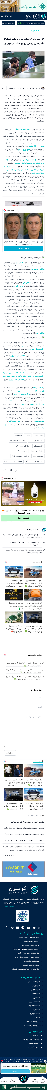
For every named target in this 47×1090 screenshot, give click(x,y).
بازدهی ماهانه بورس (17, 440)
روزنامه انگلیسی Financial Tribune (26, 949)
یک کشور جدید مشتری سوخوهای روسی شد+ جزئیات (25, 840)
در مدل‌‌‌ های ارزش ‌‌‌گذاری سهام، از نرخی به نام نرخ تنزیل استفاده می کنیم (24, 169)
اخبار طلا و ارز (35, 989)
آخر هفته (37, 1017)
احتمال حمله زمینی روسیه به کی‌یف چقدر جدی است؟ (24, 834)
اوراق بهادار (33, 146)
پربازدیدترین (32, 815)
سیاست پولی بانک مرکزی (13, 461)
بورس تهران (18, 286)
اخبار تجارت (36, 993)
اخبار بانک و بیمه (34, 1005)
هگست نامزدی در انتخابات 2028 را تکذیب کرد (27, 822)
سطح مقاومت (38, 456)
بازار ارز (21, 404)
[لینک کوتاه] (16, 470)
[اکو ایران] (36, 16)
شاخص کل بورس (37, 269)
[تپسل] (4, 210)
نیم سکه (41, 23)
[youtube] (28, 928)
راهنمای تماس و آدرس (30, 1039)
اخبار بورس (34, 30)
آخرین (42, 815)
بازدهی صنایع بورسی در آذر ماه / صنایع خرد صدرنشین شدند (26, 543)
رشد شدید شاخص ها (24, 391)
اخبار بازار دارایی (34, 1001)
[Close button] (45, 1061)
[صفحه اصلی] (23, 1078)
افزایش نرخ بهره (37, 451)
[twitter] (34, 928)
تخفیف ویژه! (23, 518)
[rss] (7, 928)
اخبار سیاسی (35, 1009)
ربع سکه (18, 23)
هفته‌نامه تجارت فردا (31, 961)
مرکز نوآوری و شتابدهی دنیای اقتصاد (25, 969)
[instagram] (39, 928)
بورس (42, 146)
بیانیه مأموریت (33, 1047)
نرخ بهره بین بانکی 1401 (34, 461)
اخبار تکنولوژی (35, 1013)
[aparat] (12, 928)
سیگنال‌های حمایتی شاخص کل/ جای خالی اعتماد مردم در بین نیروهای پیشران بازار (22, 536)
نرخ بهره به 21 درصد (22, 394)
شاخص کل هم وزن (35, 349)
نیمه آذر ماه (38, 387)
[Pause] (3, 504)
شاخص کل (20, 262)
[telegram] (22, 928)
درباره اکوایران (34, 1043)
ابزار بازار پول (38, 446)
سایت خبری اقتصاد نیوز (30, 945)
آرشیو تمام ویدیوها (33, 1021)
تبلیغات (36, 1035)
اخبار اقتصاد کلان (34, 981)
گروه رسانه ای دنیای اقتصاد (29, 937)
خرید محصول (23, 248)
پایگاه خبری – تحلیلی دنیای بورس (26, 957)
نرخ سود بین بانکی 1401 (20, 456)
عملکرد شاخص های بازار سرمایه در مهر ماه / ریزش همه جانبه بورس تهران (23, 551)
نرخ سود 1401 (22, 451)
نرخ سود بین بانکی (22, 129)
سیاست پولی (39, 421)
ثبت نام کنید (15, 1071)
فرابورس (18, 435)
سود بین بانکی (24, 149)
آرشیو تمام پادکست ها (32, 1025)
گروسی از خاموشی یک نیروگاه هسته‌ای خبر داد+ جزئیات (24, 828)
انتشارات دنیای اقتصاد (31, 965)
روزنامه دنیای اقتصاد (31, 941)
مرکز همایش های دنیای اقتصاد (28, 953)
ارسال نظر (10, 753)
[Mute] (7, 504)
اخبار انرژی (36, 997)
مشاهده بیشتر (9, 855)
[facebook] (17, 928)
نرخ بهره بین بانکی (23, 446)
